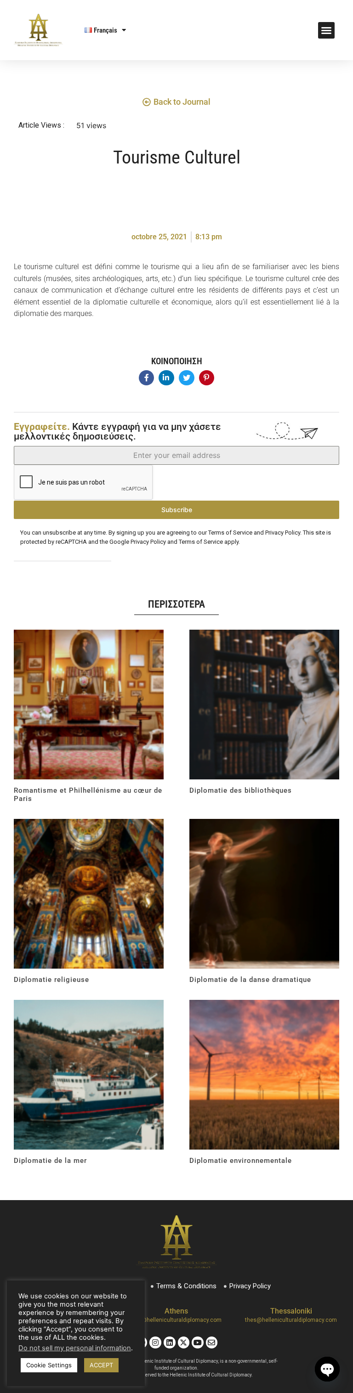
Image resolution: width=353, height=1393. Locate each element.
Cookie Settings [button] (49, 1365)
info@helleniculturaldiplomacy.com (176, 1320)
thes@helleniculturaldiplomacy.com (291, 1320)
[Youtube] (198, 1342)
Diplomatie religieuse (51, 980)
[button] (326, 30)
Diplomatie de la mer (50, 1160)
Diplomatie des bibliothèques (240, 790)
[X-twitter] (184, 1342)
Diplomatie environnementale (240, 1160)
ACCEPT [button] (101, 1365)
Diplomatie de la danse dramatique (250, 980)
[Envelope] (212, 1342)
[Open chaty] (327, 1369)
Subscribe (176, 509)
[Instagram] (155, 1342)
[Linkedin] (170, 1342)
